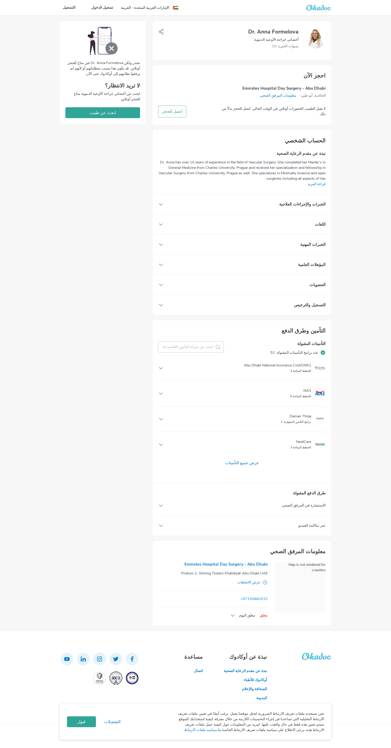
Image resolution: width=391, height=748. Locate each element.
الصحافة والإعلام (254, 688)
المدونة (261, 697)
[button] (278, 95)
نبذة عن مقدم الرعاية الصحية (245, 670)
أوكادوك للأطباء (255, 679)
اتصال (198, 670)
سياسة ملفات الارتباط (200, 729)
